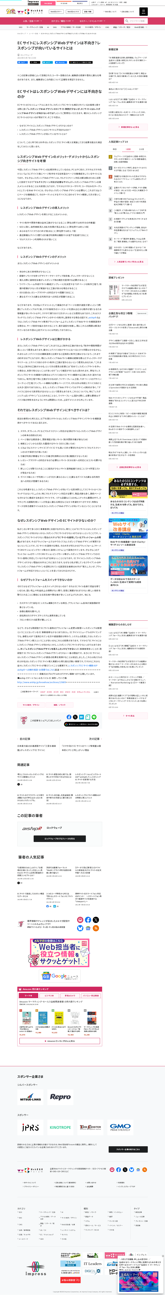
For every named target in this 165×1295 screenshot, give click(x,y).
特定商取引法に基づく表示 (64, 1186)
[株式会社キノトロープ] (60, 1127)
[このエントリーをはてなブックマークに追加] (81, 717)
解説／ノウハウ (90, 1212)
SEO (20, 27)
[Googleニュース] (88, 928)
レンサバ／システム (68, 1230)
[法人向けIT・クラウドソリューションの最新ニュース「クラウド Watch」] (70, 1264)
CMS (107, 27)
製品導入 (80, 3)
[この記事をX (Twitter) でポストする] (75, 717)
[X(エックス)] (96, 920)
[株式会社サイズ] (90, 1127)
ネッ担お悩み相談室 (57, 927)
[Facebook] (88, 920)
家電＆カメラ (70, 995)
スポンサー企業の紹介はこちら (128, 1149)
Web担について (110, 11)
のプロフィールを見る (60, 838)
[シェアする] (69, 717)
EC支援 (115, 4)
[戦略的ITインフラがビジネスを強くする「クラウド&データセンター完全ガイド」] (70, 1256)
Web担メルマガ (73, 11)
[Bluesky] (131, 1169)
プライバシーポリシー (31, 1186)
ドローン (102, 4)
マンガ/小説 (113, 1221)
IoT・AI (107, 2)
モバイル (65, 1234)
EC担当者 (64, 3)
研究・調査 (123, 2)
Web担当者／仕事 (141, 27)
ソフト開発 (100, 2)
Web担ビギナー (56, 11)
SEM (41, 1239)
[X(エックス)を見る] (125, 1169)
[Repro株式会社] (60, 1097)
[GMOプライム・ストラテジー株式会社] (120, 1127)
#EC (62, 692)
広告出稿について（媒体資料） (65, 1182)
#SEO (67, 692)
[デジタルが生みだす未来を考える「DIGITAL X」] (93, 1272)
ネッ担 (45, 927)
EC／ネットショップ (47, 1234)
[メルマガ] (80, 920)
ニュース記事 (140, 1216)
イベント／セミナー (116, 1225)
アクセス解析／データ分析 (71, 27)
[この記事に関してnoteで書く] (87, 717)
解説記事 (139, 1212)
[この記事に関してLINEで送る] (94, 717)
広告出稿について (128, 11)
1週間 (128, 149)
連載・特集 (87, 11)
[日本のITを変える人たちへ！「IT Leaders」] (93, 1264)
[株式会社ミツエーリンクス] (30, 1097)
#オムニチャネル (83, 692)
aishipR (92, 317)
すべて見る (130, 715)
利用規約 (121, 1182)
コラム (87, 1221)
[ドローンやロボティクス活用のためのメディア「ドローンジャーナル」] (115, 1272)
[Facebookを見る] (118, 1169)
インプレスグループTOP (126, 1186)
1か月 (141, 149)
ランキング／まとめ (92, 1230)
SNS (55, 27)
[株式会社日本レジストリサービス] (30, 1127)
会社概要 (90, 1186)
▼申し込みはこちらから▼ (130, 1270)
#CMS (49, 692)
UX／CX (43, 1230)
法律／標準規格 (24, 1230)
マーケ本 (28, 995)
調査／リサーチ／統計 (121, 27)
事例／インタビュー (116, 1212)
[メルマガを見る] (112, 1169)
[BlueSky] (80, 928)
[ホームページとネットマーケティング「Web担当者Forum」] (115, 1256)
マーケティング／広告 (35, 27)
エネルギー (95, 4)
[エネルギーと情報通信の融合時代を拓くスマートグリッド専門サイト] (115, 1264)
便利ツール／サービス (93, 1225)
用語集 (138, 1225)
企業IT (93, 2)
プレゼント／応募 (142, 1221)
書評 (110, 1216)
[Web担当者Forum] (30, 1171)
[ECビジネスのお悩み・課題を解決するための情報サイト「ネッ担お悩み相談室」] (70, 1281)
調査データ (89, 1216)
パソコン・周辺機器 (91, 995)
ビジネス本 (49, 995)
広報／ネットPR (24, 1234)
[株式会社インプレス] (36, 1269)
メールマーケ (23, 1239)
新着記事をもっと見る (130, 127)
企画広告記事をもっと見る (130, 467)
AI (48, 27)
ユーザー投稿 (33, 33)
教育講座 (109, 4)
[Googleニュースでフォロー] (138, 1169)
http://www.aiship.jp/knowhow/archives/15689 (41, 682)
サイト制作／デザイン (93, 27)
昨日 (115, 149)
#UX (73, 692)
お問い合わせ (91, 1182)
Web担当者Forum (30, 11)
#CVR (56, 692)
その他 (64, 1239)
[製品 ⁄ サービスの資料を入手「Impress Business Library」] (70, 1272)
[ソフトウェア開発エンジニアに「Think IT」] (93, 1256)
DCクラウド (115, 2)
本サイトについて (30, 1182)
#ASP (42, 692)
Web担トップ (21, 33)
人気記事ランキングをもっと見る (130, 261)
